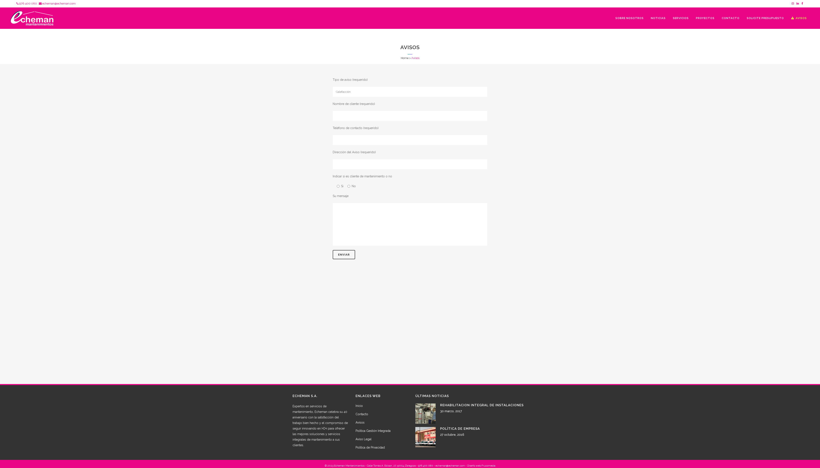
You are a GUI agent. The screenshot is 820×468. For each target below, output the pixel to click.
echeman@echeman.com (59, 3)
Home (405, 58)
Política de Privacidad (370, 447)
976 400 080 (28, 3)
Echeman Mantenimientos (349, 465)
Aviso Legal (364, 439)
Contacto (362, 414)
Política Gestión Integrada (373, 431)
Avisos (360, 422)
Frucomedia (488, 465)
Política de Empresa (460, 429)
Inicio (359, 406)
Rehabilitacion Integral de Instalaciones (482, 405)
